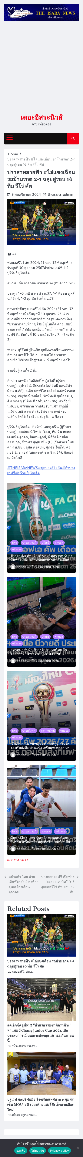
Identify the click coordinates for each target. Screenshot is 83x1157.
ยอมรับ (20, 1150)
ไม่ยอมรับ (37, 1150)
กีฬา (14, 542)
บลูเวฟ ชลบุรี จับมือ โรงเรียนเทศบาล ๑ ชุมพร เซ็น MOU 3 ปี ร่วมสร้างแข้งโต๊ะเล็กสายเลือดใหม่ (40, 1104)
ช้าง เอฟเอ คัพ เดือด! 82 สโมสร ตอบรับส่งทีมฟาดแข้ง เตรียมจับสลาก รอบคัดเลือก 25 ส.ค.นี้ (41, 558)
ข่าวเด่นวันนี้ (29, 542)
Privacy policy (59, 1150)
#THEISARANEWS (22, 468)
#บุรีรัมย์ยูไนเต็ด (27, 473)
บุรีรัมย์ (45, 542)
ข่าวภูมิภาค (28, 730)
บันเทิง (45, 636)
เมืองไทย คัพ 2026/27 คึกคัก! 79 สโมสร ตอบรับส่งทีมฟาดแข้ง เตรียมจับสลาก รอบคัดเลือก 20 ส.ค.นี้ (41, 746)
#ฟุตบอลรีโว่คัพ (50, 468)
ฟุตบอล (59, 542)
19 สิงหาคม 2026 (47, 755)
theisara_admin (60, 194)
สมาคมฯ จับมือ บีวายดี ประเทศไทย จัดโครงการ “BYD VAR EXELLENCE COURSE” (38, 652)
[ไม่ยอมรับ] (78, 1148)
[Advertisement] (41, 67)
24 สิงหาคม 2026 (47, 567)
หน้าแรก (16, 549)
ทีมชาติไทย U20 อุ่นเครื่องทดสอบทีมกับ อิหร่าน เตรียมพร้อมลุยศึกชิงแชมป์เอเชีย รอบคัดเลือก (40, 840)
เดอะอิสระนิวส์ (42, 117)
